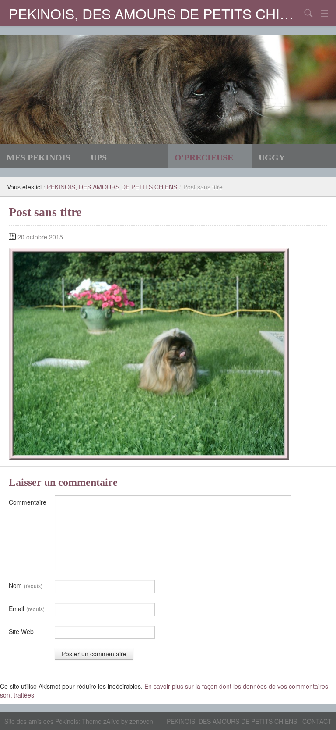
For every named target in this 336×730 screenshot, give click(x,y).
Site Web (21, 631)
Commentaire (27, 502)
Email (27, 608)
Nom (25, 585)
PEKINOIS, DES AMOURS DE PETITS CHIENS (155, 13)
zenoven (141, 721)
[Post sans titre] (149, 353)
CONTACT (317, 721)
